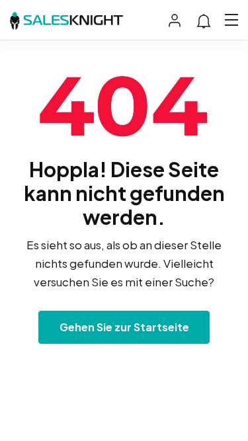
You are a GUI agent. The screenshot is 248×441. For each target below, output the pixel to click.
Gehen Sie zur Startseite (124, 327)
